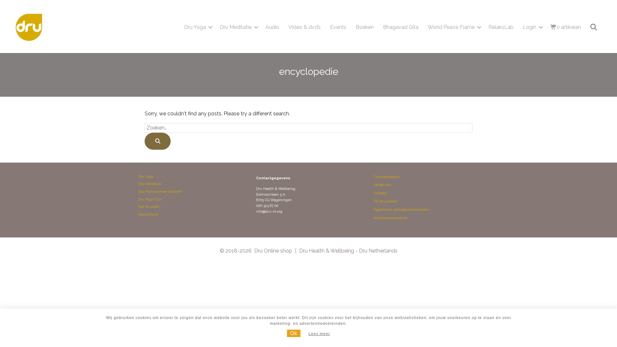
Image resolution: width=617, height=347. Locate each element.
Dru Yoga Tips (149, 199)
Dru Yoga (195, 27)
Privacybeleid (385, 201)
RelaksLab (501, 27)
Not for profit (148, 207)
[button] (210, 27)
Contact (380, 193)
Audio (272, 27)
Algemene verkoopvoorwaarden (401, 209)
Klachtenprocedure (390, 218)
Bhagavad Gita (400, 27)
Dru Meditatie (236, 27)
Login (529, 27)
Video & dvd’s (305, 27)
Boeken (365, 27)
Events (338, 27)
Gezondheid (148, 214)
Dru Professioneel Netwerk (160, 192)
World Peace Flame (451, 27)
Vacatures (382, 184)
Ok (293, 333)
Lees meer (319, 334)
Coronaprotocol (386, 176)
